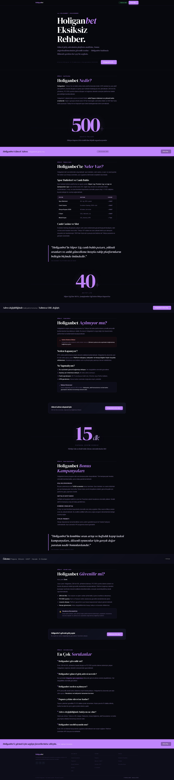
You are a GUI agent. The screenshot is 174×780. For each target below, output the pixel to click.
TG (43, 762)
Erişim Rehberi (75, 764)
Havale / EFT (98, 764)
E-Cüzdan (97, 767)
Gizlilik (120, 761)
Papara (97, 758)
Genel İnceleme (75, 758)
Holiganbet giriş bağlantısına (74, 678)
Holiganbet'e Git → (109, 62)
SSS (72, 770)
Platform (73, 761)
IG (40, 762)
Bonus (73, 767)
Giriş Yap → (133, 2)
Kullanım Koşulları (123, 758)
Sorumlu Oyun (122, 764)
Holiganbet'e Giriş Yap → (162, 307)
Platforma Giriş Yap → (115, 634)
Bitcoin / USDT (98, 761)
